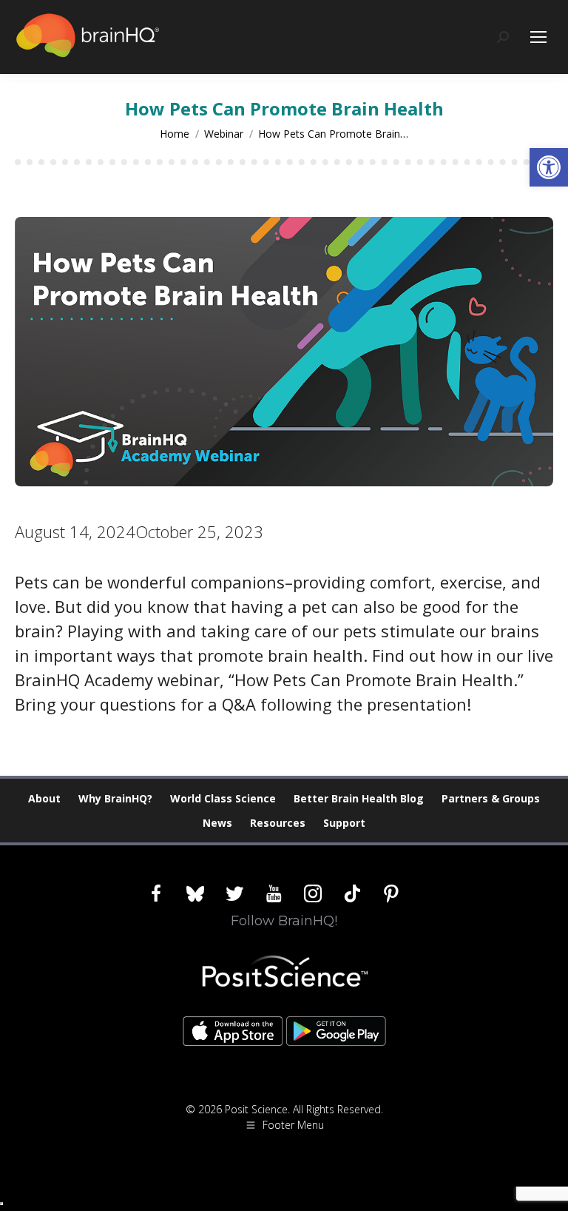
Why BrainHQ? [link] (115, 798)
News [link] (217, 823)
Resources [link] (277, 823)
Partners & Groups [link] (491, 798)
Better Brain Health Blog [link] (359, 798)
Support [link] (344, 823)
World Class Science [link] (223, 798)
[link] (549, 167)
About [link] (44, 798)
